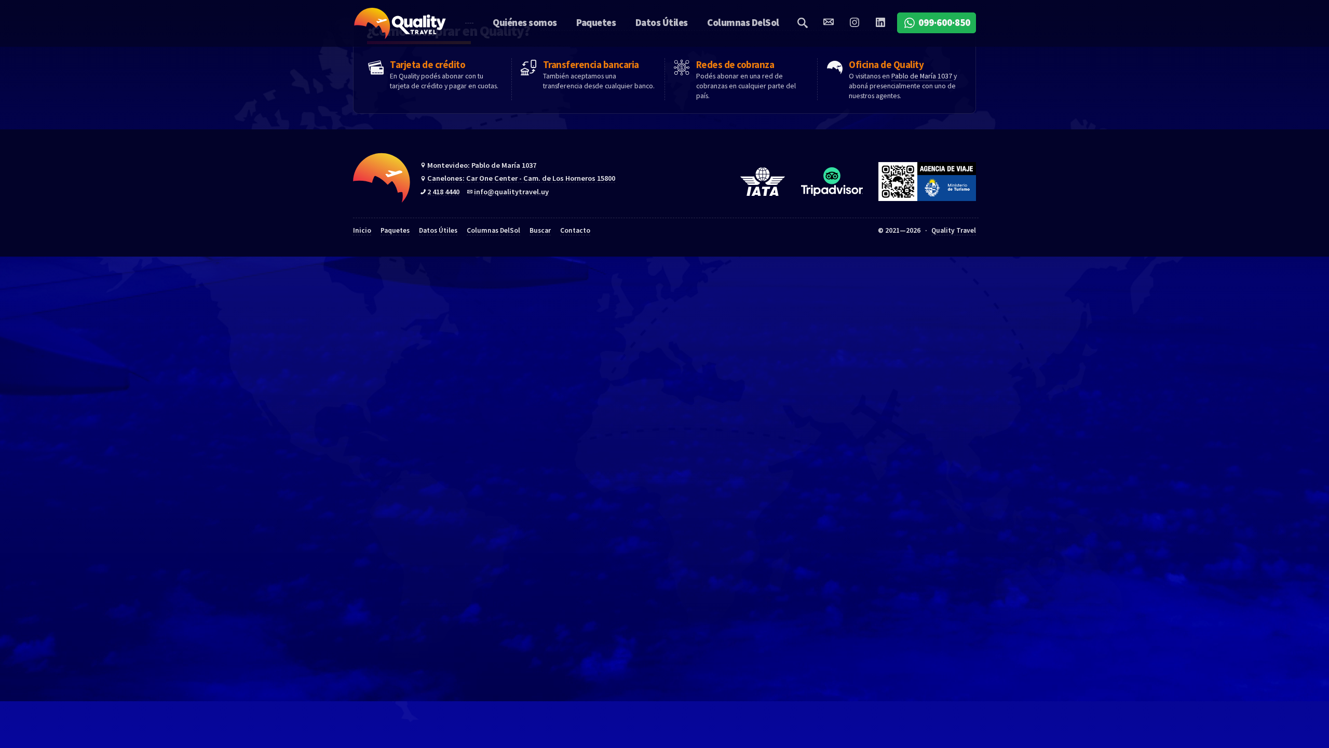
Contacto (575, 230)
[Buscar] (802, 22)
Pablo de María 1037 (921, 76)
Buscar (540, 230)
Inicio (362, 230)
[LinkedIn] (880, 22)
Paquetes (395, 230)
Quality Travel (400, 23)
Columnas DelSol (493, 230)
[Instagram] (854, 22)
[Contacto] (828, 22)
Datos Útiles (438, 230)
